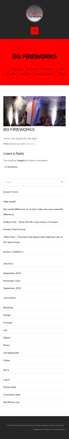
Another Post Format (14, 229)
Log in (6, 379)
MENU (34, 31)
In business (11, 166)
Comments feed (11, 394)
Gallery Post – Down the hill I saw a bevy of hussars (30, 222)
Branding (18, 69)
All (5, 69)
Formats (48, 69)
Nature (11, 74)
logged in (22, 160)
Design (33, 69)
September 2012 (12, 288)
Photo (25, 74)
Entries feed (9, 387)
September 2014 (12, 273)
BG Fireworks (34, 56)
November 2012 (11, 280)
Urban (61, 74)
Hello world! (9, 201)
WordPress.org (11, 402)
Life (61, 69)
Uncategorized (43, 74)
